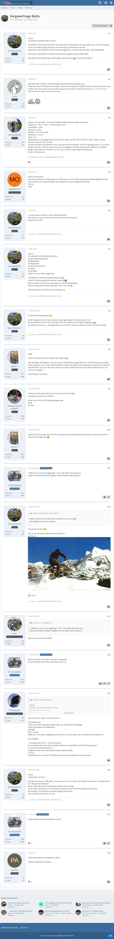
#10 (109, 430)
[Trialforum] (17, 3)
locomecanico (18, 19)
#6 (109, 249)
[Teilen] (111, 26)
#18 (109, 853)
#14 (109, 655)
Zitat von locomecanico (42, 700)
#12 (109, 507)
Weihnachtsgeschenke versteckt (57, 911)
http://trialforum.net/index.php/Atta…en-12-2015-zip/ (85, 89)
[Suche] (100, 3)
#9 (109, 389)
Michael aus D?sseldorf (52, 913)
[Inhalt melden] (109, 69)
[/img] (32, 536)
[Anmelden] (105, 3)
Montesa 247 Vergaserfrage (92, 911)
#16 (109, 770)
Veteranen (11, 907)
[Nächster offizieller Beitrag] (109, 497)
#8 (109, 349)
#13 (109, 616)
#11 (109, 468)
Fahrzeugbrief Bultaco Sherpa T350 (58, 903)
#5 (109, 210)
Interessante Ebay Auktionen (19, 903)
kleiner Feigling (87, 905)
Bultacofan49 (50, 157)
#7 (109, 311)
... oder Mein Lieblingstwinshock (20, 911)
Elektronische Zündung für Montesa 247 (97, 903)
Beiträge (8, 61)
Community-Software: (57, 935)
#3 (109, 117)
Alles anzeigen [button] (68, 713)
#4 (109, 172)
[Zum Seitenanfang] (110, 936)
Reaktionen (8, 58)
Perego (10, 905)
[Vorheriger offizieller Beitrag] (104, 683)
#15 (109, 693)
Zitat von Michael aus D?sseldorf (45, 513)
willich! (47, 905)
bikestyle (10, 913)
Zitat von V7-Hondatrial (42, 623)
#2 (109, 79)
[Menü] (111, 3)
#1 (109, 33)
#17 (109, 814)
